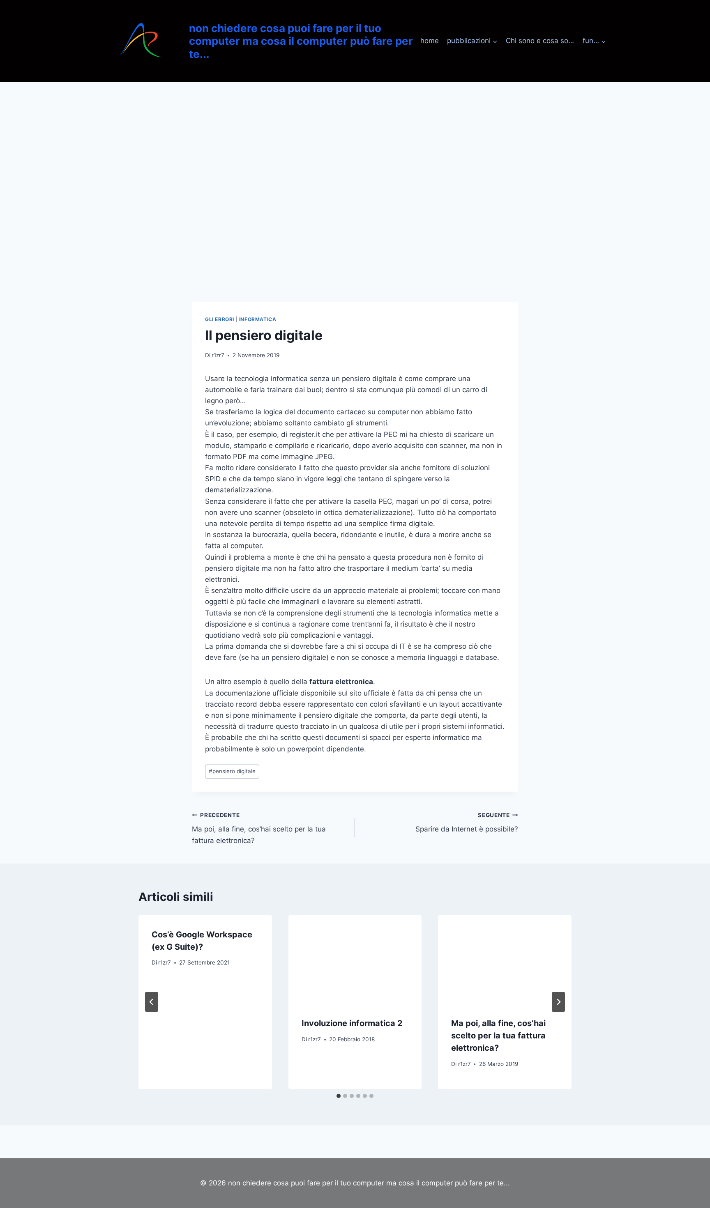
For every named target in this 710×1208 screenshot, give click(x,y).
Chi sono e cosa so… (540, 41)
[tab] (339, 1096)
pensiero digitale (232, 771)
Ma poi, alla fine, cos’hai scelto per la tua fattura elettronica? (259, 828)
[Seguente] (558, 1002)
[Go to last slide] (151, 1002)
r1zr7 (218, 355)
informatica (258, 319)
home (429, 41)
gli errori (219, 319)
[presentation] (355, 959)
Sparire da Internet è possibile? (466, 823)
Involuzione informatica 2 (352, 1023)
